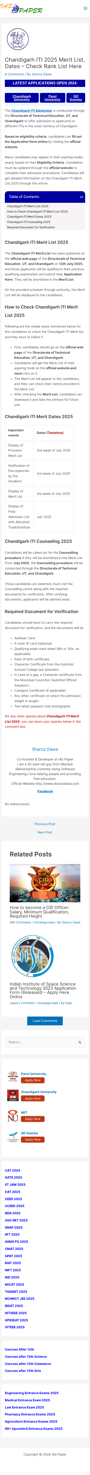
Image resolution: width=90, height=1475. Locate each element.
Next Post (45, 832)
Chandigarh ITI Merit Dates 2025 (29, 216)
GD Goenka (76, 97)
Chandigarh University (22, 97)
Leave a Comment (22, 1003)
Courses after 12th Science (26, 1356)
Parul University (52, 97)
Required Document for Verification (31, 227)
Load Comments (45, 1021)
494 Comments (20, 922)
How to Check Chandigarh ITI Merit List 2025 (37, 211)
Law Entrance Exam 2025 (24, 1407)
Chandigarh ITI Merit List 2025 (27, 206)
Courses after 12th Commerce (28, 1364)
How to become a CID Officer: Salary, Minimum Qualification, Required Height (39, 911)
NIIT (24, 1112)
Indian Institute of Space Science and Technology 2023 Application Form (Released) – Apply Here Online (43, 990)
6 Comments (14, 74)
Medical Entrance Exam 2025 (27, 1400)
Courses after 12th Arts (23, 1371)
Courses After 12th (19, 1349)
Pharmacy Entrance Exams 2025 (30, 1414)
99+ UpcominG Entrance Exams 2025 (34, 1428)
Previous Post (45, 824)
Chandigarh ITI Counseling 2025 (29, 222)
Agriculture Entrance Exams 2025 (31, 1421)
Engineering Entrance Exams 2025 (32, 1393)
